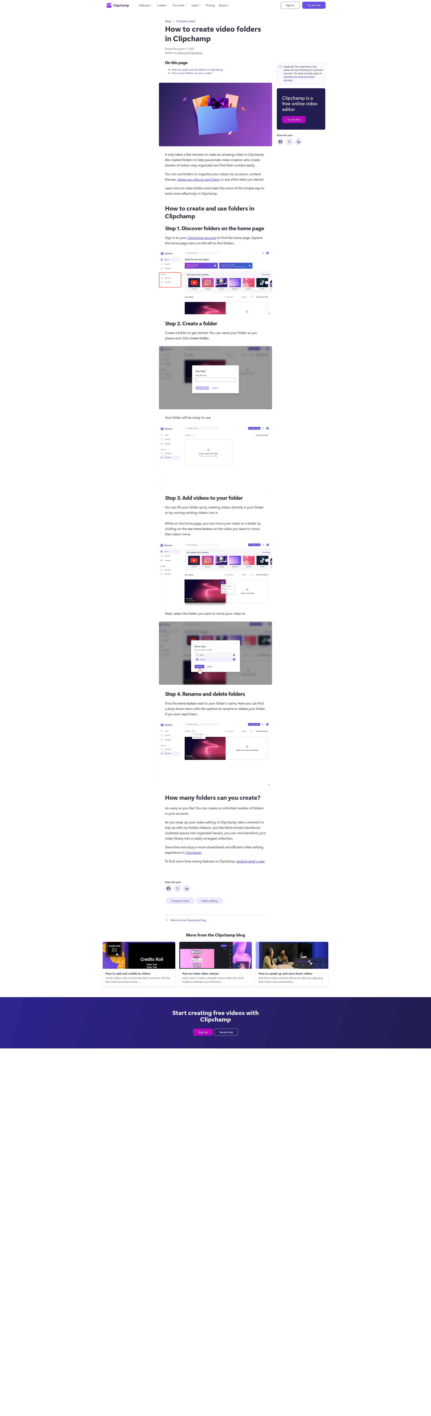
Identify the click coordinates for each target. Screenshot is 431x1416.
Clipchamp (193, 852)
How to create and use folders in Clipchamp (197, 69)
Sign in (290, 5)
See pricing (226, 1032)
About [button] (223, 5)
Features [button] (144, 5)
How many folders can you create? (192, 73)
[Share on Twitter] (289, 141)
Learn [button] (195, 5)
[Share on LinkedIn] (298, 141)
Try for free (313, 5)
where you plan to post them (198, 179)
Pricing (210, 5)
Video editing (209, 900)
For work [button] (179, 5)
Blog (168, 21)
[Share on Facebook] (280, 141)
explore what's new (250, 861)
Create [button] (161, 5)
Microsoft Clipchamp (190, 52)
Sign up (203, 1032)
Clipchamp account (202, 237)
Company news (185, 21)
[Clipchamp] (117, 5)
